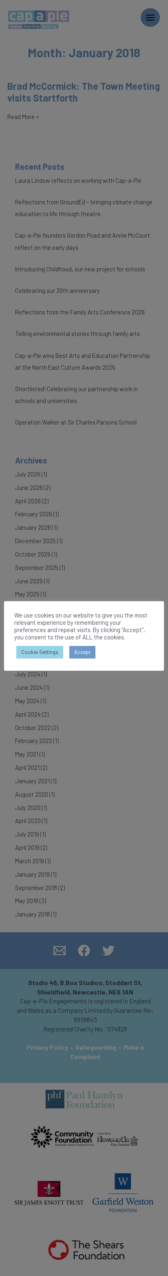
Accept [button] (82, 652)
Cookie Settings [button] (39, 652)
